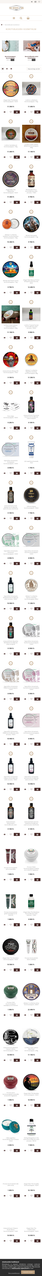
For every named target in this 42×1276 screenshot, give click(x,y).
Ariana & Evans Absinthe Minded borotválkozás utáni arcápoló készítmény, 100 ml (10, 643)
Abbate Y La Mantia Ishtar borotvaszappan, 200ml (31, 1003)
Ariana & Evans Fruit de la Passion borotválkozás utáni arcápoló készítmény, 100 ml (31, 418)
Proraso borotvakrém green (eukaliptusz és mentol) (10, 913)
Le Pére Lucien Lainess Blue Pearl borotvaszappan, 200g (31, 1049)
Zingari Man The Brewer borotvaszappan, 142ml (11, 100)
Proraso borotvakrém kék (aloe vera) (10, 1184)
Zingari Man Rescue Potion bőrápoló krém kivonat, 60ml (31, 281)
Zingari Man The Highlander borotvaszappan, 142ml (11, 191)
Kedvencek (39, 1)
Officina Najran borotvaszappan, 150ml (31, 507)
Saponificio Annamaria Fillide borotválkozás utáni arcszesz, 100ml (11, 733)
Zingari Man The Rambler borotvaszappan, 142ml (31, 1094)
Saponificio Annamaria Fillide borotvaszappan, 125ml (11, 688)
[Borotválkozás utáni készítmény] (31, 46)
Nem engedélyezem (14, 1273)
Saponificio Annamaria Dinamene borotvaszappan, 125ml (11, 552)
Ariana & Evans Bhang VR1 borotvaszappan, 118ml (11, 371)
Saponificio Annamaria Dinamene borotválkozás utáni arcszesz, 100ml (10, 597)
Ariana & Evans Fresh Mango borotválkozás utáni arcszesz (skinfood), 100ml (10, 508)
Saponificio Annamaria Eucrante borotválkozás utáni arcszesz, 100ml (31, 778)
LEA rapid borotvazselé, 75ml (31, 462)
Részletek (5, 112)
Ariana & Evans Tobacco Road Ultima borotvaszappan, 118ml (10, 1229)
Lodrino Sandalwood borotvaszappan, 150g (10, 146)
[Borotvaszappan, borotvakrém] (10, 46)
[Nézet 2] (6, 69)
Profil (35, 1)
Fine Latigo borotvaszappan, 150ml (11, 416)
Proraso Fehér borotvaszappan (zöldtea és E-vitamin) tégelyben (31, 868)
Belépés (31, 1)
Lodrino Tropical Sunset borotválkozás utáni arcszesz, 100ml (31, 326)
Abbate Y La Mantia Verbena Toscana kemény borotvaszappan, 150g (10, 236)
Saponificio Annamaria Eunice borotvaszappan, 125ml (31, 642)
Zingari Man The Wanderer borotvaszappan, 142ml (11, 958)
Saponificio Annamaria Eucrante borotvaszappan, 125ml (31, 688)
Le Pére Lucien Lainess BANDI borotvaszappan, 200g (31, 146)
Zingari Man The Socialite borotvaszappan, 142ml (31, 1184)
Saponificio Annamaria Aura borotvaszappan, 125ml (31, 552)
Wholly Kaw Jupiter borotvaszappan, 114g (31, 236)
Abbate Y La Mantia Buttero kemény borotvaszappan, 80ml (31, 597)
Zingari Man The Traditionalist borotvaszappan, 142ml (31, 1229)
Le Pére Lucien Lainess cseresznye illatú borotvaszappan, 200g (10, 326)
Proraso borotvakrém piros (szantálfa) (10, 868)
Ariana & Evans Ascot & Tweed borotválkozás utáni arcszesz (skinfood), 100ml (31, 824)
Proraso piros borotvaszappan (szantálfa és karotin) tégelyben (11, 1094)
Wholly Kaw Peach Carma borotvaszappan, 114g (10, 281)
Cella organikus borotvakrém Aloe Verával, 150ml (11, 1139)
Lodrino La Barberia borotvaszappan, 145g (31, 100)
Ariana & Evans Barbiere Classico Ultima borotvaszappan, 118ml (10, 1049)
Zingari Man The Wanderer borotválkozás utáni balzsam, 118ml (31, 913)
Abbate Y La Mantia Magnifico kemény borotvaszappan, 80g (31, 372)
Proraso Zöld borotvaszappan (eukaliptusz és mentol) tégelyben (11, 1005)
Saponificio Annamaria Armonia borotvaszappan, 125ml (31, 733)
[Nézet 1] (2, 69)
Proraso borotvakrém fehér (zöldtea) (31, 958)
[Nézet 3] (11, 69)
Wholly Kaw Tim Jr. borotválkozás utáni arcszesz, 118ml (31, 191)
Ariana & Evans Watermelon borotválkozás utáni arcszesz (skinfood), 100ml (11, 824)
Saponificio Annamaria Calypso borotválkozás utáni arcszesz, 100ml (11, 778)
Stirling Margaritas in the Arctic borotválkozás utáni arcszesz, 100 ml (31, 1139)
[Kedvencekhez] (11, 112)
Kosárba (17, 112)
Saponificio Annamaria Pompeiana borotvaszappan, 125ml (11, 462)
